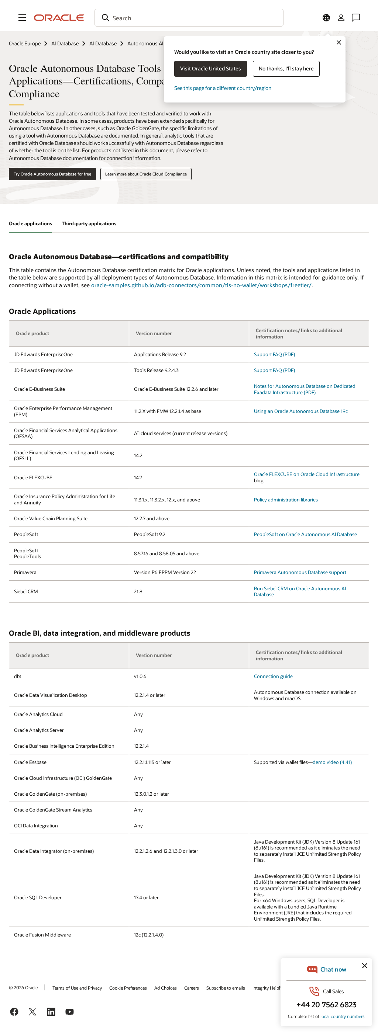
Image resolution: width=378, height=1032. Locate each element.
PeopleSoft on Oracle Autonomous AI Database (305, 534)
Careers (191, 988)
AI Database (65, 43)
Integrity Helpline (269, 988)
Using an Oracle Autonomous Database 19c (301, 411)
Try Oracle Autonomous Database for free (52, 174)
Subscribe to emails (225, 988)
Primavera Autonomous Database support (300, 572)
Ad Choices (165, 988)
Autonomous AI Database (156, 43)
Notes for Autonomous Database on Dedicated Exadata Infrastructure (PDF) (304, 389)
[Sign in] (341, 17)
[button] (22, 17)
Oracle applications (30, 223)
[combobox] (189, 18)
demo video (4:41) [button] (332, 762)
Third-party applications (89, 223)
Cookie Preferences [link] (128, 988)
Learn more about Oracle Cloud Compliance (146, 174)
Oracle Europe (25, 43)
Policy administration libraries (286, 500)
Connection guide (273, 676)
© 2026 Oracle (23, 987)
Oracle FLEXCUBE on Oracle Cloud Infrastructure (307, 474)
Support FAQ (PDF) (274, 354)
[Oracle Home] (59, 17)
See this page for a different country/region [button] (222, 87)
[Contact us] (355, 17)
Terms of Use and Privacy (77, 988)
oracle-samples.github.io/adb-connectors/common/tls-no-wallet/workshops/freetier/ (201, 285)
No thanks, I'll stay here (286, 68)
